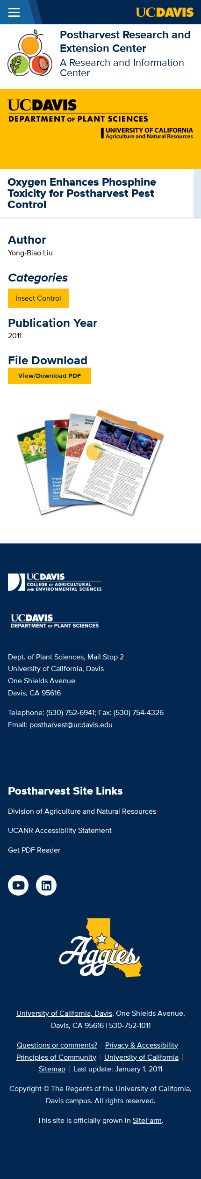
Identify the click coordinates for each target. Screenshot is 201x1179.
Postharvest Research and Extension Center (125, 41)
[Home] (29, 52)
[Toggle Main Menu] (14, 12)
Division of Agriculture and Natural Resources (82, 811)
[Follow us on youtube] (18, 885)
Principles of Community (56, 1057)
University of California (141, 1057)
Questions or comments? (57, 1045)
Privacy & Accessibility (141, 1045)
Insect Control (38, 298)
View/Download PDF (49, 375)
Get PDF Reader (34, 850)
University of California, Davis (64, 1013)
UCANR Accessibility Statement (60, 830)
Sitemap (52, 1068)
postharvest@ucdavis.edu (71, 724)
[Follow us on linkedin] (46, 885)
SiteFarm (147, 1120)
